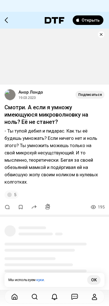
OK (94, 279)
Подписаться (90, 94)
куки (40, 280)
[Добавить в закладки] (21, 207)
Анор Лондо (30, 92)
